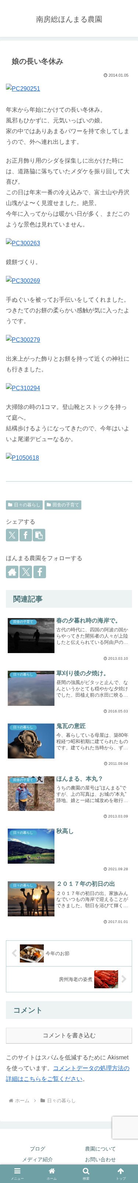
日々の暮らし (27, 504)
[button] (39, 535)
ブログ (37, 1149)
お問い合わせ (100, 1159)
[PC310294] (69, 388)
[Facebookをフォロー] (39, 572)
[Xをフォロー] (26, 572)
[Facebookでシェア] (26, 535)
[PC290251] (69, 89)
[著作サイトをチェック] (12, 572)
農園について (100, 1149)
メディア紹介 (37, 1159)
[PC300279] (69, 340)
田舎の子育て (66, 504)
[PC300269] (69, 281)
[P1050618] (69, 458)
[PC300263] (69, 243)
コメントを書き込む (69, 1035)
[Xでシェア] (12, 535)
